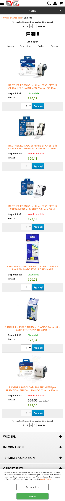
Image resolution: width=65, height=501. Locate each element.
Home (32, 10)
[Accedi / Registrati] (55, 3)
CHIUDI (62, 471)
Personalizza (32, 487)
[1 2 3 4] (26, 287)
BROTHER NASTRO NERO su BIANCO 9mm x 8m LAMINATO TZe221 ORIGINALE (32, 329)
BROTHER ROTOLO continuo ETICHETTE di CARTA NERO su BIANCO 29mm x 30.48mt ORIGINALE (32, 88)
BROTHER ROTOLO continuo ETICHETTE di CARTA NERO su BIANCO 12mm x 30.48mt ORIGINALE (32, 148)
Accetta (32, 496)
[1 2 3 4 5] (26, 106)
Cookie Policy (45, 479)
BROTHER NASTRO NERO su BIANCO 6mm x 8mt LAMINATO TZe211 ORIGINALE (32, 268)
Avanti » (41, 26)
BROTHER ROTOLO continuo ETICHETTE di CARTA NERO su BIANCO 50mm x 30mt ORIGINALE (32, 209)
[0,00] (61, 3)
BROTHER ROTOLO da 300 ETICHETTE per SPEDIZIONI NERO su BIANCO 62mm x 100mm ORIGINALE (32, 390)
